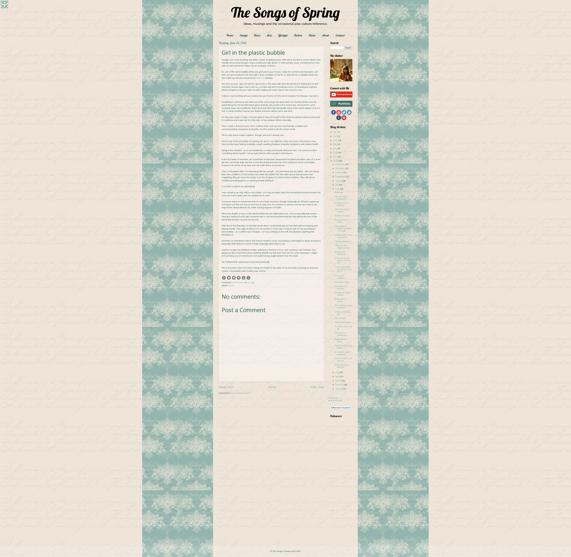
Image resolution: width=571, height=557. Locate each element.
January (338, 388)
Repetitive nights (342, 282)
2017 (335, 140)
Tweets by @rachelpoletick (335, 399)
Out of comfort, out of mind (343, 359)
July (337, 184)
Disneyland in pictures (341, 287)
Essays (243, 35)
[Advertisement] (339, 491)
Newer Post (226, 387)
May (337, 372)
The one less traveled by (341, 333)
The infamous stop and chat (343, 306)
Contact (340, 35)
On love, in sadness (340, 276)
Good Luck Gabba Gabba (343, 293)
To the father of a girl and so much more (343, 269)
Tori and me (340, 318)
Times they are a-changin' (342, 366)
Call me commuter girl (343, 312)
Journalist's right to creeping (343, 353)
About (325, 35)
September (340, 176)
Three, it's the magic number (342, 246)
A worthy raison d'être (342, 220)
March (338, 380)
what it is (260, 78)
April (337, 376)
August (338, 180)
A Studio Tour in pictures (342, 204)
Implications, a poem (341, 340)
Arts (269, 35)
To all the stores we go (343, 327)
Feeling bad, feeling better (343, 346)
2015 (335, 148)
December (340, 164)
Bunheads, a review (340, 300)
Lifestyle (283, 35)
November (340, 168)
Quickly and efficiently (340, 252)
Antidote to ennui (342, 215)
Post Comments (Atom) (241, 393)
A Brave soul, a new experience (343, 235)
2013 (335, 156)
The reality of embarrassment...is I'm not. (343, 228)
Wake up (339, 192)
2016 (335, 144)
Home (229, 35)
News (257, 35)
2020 (335, 136)
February (339, 384)
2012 (335, 160)
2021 (335, 132)
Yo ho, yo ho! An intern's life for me (342, 260)
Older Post (317, 387)
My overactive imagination (341, 197)
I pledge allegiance (343, 241)
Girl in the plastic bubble (342, 210)
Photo (312, 35)
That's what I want (343, 322)
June (337, 189)
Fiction (298, 35)
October (339, 172)
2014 (335, 152)
